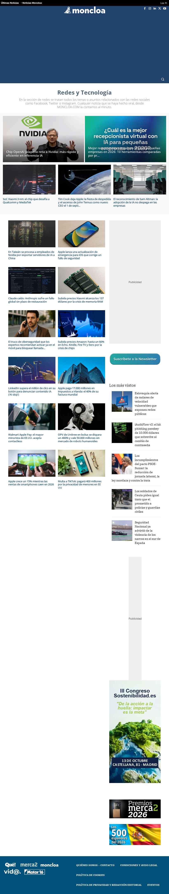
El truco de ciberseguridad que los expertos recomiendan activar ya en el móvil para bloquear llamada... (31, 345)
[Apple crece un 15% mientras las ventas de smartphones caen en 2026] (31, 463)
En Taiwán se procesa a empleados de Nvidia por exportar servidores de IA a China (31, 255)
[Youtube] (164, 8)
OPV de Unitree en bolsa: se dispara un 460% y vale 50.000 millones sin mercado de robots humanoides (79, 438)
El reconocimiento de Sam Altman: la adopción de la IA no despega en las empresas (135, 202)
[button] (162, 79)
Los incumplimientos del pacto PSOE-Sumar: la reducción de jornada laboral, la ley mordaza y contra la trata (136, 468)
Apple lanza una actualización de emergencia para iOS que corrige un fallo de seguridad (79, 255)
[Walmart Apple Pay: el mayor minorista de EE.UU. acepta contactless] (31, 416)
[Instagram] (149, 8)
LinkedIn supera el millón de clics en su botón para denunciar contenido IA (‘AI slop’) (31, 391)
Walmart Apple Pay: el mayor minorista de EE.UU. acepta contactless (25, 438)
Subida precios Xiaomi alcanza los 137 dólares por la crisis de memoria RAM (81, 299)
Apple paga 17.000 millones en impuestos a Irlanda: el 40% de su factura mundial (78, 391)
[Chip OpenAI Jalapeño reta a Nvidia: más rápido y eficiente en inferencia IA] (43, 139)
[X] (159, 8)
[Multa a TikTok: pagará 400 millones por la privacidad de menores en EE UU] (81, 463)
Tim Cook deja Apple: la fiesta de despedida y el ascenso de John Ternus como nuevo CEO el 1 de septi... (84, 202)
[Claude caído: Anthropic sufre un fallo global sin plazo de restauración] (31, 280)
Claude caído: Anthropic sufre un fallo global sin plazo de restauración (31, 299)
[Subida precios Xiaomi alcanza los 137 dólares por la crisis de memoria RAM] (81, 280)
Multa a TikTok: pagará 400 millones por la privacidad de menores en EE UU (79, 484)
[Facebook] (144, 8)
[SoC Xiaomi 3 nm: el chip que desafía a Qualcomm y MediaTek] (29, 180)
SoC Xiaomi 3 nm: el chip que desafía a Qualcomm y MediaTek (26, 200)
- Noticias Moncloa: (31, 2)
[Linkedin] (154, 8)
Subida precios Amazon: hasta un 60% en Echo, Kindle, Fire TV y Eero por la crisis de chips (81, 345)
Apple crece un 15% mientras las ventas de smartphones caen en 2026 (31, 482)
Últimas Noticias (10, 2)
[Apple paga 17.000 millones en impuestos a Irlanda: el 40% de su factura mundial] (81, 370)
